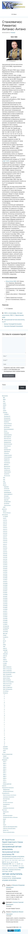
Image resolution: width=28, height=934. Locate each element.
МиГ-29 (16, 862)
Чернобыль (15, 865)
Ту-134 (10, 865)
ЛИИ (11, 315)
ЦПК (4, 481)
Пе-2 (13, 863)
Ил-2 (3, 860)
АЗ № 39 (5, 540)
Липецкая (6, 496)
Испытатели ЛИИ (11, 281)
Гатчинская (6, 488)
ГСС (4, 639)
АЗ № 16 (5, 520)
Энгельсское (7, 475)
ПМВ (4, 821)
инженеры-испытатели (8, 797)
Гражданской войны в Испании (10, 817)
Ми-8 (13, 860)
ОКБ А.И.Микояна (7, 667)
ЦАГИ (4, 750)
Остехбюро (5, 691)
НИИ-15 (6, 652)
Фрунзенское (7, 466)
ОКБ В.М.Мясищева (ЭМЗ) (9, 672)
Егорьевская (7, 490)
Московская (7, 497)
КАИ (4, 401)
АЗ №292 (5, 587)
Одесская (6, 499)
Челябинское (7, 470)
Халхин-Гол (5, 830)
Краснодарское (7, 436)
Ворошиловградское (9, 429)
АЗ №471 (5, 611)
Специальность (5, 793)
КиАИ (4, 403)
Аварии (4, 756)
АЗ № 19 (5, 523)
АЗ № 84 (5, 553)
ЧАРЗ (4, 752)
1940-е (4, 767)
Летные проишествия (7, 754)
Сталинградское (8, 457)
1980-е (4, 774)
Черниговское (19, 315)
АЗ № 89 (5, 557)
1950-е (4, 769)
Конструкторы (6, 798)
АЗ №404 (5, 600)
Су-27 (4, 321)
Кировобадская (7, 492)
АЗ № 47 (5, 544)
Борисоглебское (8, 423)
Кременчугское (7, 440)
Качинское (6, 433)
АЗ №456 (5, 603)
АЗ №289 (5, 585)
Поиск (4, 384)
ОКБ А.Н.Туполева (7, 668)
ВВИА (4, 399)
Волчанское (6, 427)
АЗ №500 (5, 622)
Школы (4, 485)
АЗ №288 (5, 583)
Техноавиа (5, 748)
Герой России (10, 840)
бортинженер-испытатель (13, 867)
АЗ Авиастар (6, 626)
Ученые (5, 806)
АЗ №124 (5, 563)
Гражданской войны (7, 815)
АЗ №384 (5, 594)
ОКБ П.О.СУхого (6, 685)
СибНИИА (5, 746)
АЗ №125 (5, 564)
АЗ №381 (5, 592)
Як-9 (19, 865)
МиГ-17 (23, 860)
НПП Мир (5, 661)
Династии (4, 509)
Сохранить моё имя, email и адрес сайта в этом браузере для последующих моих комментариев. (14, 369)
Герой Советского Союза (12, 842)
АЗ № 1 (4, 518)
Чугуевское (6, 473)
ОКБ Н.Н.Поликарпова (8, 681)
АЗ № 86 (5, 555)
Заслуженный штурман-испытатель (13, 856)
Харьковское (7, 468)
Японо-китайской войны (8, 832)
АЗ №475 (5, 615)
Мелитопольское (8, 444)
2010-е (4, 780)
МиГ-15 (20, 860)
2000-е (4, 778)
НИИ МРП (5, 653)
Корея (4, 819)
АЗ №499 (5, 620)
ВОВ (4, 813)
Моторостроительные (8, 791)
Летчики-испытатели (8, 802)
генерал (21, 867)
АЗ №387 (5, 596)
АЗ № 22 (5, 527)
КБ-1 (4, 642)
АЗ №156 (5, 572)
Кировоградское (8, 434)
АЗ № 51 (5, 546)
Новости (4, 785)
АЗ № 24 (5, 531)
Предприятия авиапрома (8, 787)
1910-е (4, 761)
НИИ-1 (4, 657)
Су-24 (18, 863)
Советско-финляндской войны (10, 826)
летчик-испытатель (12, 874)
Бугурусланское (7, 425)
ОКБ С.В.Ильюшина (7, 689)
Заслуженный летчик (7, 844)
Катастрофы (12, 313)
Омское (6, 447)
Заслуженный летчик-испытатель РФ (11, 853)
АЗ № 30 (5, 535)
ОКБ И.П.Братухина (7, 676)
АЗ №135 (5, 568)
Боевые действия (7, 783)
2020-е (4, 782)
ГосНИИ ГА (5, 637)
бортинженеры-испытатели (9, 795)
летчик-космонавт (6, 876)
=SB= (20, 927)
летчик (10, 871)
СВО (4, 823)
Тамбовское (7, 460)
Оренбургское (7, 449)
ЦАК (4, 479)
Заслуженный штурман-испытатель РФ (11, 858)
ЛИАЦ (4, 644)
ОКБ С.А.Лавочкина (7, 687)
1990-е (6, 313)
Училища (5, 412)
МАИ (4, 408)
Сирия (4, 824)
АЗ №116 (5, 561)
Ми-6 (11, 860)
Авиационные (6, 789)
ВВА (4, 397)
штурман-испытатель (9, 880)
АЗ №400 (5, 598)
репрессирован (16, 878)
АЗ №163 (5, 574)
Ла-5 (6, 860)
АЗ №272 (5, 581)
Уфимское (6, 464)
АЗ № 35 (5, 538)
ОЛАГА (4, 410)
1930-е (4, 765)
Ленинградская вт (8, 494)
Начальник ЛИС (6, 863)
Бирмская (6, 486)
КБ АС (4, 641)
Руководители (6, 804)
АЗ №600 (5, 624)
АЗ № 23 (5, 529)
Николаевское (7, 445)
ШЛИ (3, 317)
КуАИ (4, 407)
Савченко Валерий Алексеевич (13, 326)
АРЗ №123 (5, 629)
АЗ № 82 (5, 551)
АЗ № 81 (5, 549)
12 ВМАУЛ (6, 414)
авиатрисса (4, 867)
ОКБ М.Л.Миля (6, 678)
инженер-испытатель (14, 869)
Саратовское (7, 451)
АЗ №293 (5, 589)
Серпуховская (7, 505)
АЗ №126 (5, 566)
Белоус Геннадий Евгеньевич (13, 324)
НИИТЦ (5, 659)
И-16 (22, 858)
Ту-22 (6, 865)
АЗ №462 (5, 607)
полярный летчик (6, 878)
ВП (3, 840)
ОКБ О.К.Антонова (7, 683)
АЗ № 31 (5, 537)
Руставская (6, 503)
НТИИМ (5, 663)
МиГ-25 (12, 862)
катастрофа (5, 871)
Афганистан (6, 811)
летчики (5, 800)
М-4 (8, 860)
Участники (4, 809)
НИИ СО (5, 655)
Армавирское (7, 416)
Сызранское (7, 459)
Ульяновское (7, 462)
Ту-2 (22, 863)
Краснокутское (7, 438)
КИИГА (4, 405)
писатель (14, 876)
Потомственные (7, 512)
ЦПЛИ (4, 483)
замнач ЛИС (5, 869)
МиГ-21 (4, 862)
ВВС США (5, 633)
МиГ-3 (16, 860)
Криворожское (7, 442)
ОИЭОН (5, 665)
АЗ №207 (5, 579)
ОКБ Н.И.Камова (7, 679)
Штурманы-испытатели (8, 808)
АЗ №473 (5, 613)
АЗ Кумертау (6, 627)
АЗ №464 (5, 609)
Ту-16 (3, 865)
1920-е (4, 763)
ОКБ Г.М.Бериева (7, 674)
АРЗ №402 (5, 631)
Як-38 (22, 865)
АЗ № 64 (5, 548)
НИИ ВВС (5, 650)
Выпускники (5, 395)
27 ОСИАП (5, 516)
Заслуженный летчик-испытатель (14, 319)
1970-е (4, 772)
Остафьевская (7, 501)
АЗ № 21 (5, 525)
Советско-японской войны (9, 828)
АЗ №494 (5, 618)
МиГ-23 (8, 862)
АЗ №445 (5, 601)
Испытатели (5, 514)
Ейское (5, 431)
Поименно (5, 693)
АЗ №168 (5, 577)
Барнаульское (7, 419)
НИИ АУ (5, 648)
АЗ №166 (5, 575)
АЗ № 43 (5, 542)
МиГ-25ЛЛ (6, 161)
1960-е (4, 771)
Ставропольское (8, 455)
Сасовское (6, 453)
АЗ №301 (5, 590)
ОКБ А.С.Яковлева (7, 670)
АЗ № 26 (5, 533)
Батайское (6, 421)
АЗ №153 (5, 570)
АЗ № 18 (5, 522)
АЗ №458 (5, 605)
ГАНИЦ (4, 635)
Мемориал (4, 759)
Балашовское (7, 418)
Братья (4, 511)
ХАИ (4, 477)
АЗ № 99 (5, 559)
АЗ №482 (5, 616)
